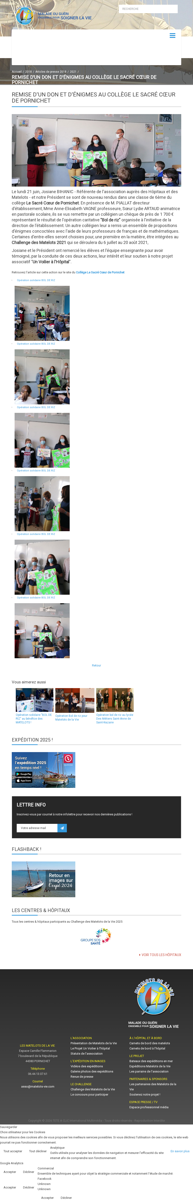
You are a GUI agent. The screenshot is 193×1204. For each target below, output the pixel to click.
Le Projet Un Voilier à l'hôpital (90, 1048)
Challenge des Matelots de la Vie (93, 1089)
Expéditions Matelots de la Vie (149, 1066)
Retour (96, 665)
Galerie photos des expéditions (92, 1071)
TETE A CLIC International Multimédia (77, 1120)
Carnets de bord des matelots (149, 1043)
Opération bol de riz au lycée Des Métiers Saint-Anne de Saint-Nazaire (114, 718)
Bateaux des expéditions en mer (151, 1061)
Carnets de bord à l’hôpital (147, 1048)
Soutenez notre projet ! (144, 1094)
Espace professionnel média (149, 1107)
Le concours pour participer (89, 1094)
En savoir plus (180, 1151)
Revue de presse (82, 1076)
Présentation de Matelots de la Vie (94, 1043)
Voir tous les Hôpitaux (161, 955)
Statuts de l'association (87, 1053)
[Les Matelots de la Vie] (52, 16)
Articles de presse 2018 (50, 71)
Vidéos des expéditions (87, 1066)
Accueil (17, 71)
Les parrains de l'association (149, 1071)
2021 (73, 71)
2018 (28, 71)
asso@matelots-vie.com (37, 1086)
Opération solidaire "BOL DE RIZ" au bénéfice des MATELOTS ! (34, 718)
